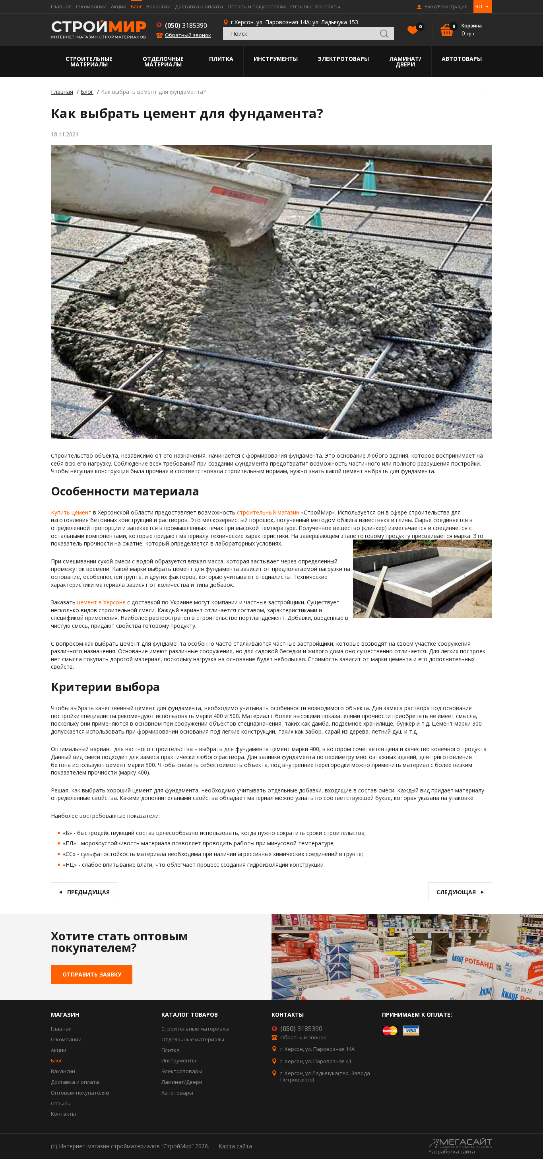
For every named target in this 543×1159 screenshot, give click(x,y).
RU (478, 6)
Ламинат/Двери (405, 61)
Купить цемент (71, 512)
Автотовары (462, 58)
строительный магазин (268, 512)
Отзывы (300, 6)
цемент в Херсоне (101, 602)
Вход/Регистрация (446, 6)
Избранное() (420, 26)
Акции (118, 6)
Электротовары (343, 58)
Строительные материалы (89, 61)
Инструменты (276, 58)
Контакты (327, 6)
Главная (61, 6)
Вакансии (158, 6)
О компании (91, 6)
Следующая (456, 892)
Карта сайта (235, 1146)
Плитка (221, 58)
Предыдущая (88, 892)
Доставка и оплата (199, 6)
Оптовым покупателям (256, 6)
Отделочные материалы (163, 61)
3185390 (186, 25)
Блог (136, 6)
